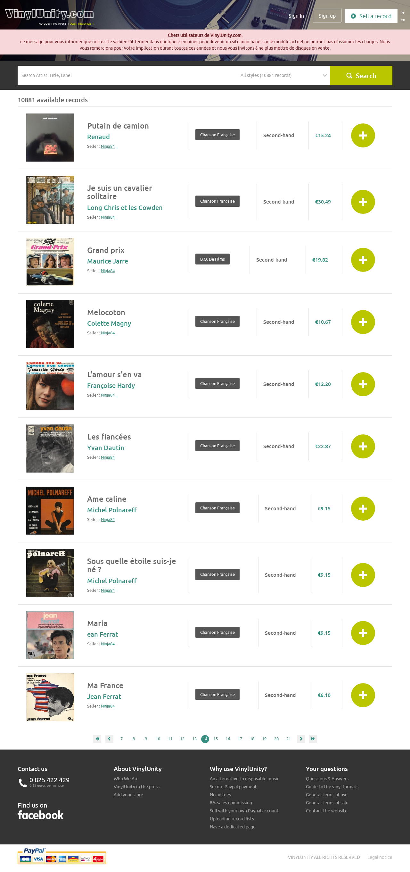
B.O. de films (212, 259)
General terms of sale (327, 802)
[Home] (51, 19)
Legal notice (379, 857)
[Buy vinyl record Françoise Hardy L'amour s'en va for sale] (50, 386)
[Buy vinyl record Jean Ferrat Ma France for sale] (50, 697)
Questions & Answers (327, 778)
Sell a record (375, 16)
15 (215, 738)
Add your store (128, 794)
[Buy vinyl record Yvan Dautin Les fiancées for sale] (50, 448)
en (403, 19)
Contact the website (327, 810)
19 (264, 738)
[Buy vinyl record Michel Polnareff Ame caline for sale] (50, 511)
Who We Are (126, 778)
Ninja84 (108, 146)
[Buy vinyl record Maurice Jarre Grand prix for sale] (50, 262)
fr (403, 12)
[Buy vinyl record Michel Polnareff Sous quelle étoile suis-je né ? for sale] (50, 573)
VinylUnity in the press (137, 786)
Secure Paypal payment (233, 786)
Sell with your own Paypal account (244, 810)
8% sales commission (231, 802)
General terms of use (327, 794)
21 (288, 738)
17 (240, 738)
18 (252, 738)
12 (182, 738)
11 (170, 738)
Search (366, 75)
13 (194, 738)
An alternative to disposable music (244, 778)
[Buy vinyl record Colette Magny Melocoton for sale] (50, 324)
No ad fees (220, 794)
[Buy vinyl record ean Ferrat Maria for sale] (50, 635)
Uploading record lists (232, 818)
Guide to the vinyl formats (332, 786)
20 (276, 738)
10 (158, 738)
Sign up (327, 16)
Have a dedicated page (233, 826)
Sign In (296, 16)
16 (228, 738)
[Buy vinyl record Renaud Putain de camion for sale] (50, 137)
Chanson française (217, 134)
